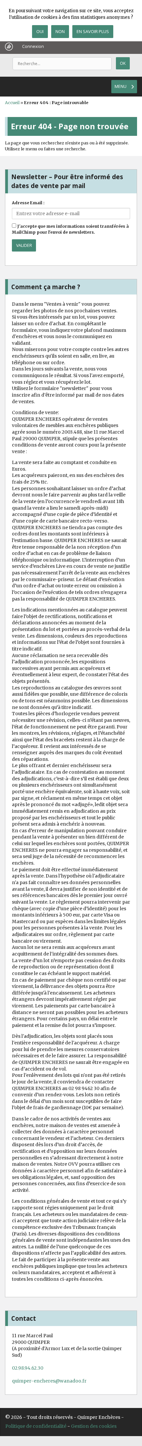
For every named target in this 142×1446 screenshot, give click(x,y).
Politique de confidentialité (35, 1426)
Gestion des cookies (94, 1426)
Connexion (33, 46)
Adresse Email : (28, 202)
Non (60, 31)
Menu (120, 86)
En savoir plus (93, 31)
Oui (40, 31)
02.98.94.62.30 (27, 1368)
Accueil (12, 102)
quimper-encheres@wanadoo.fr (49, 1381)
